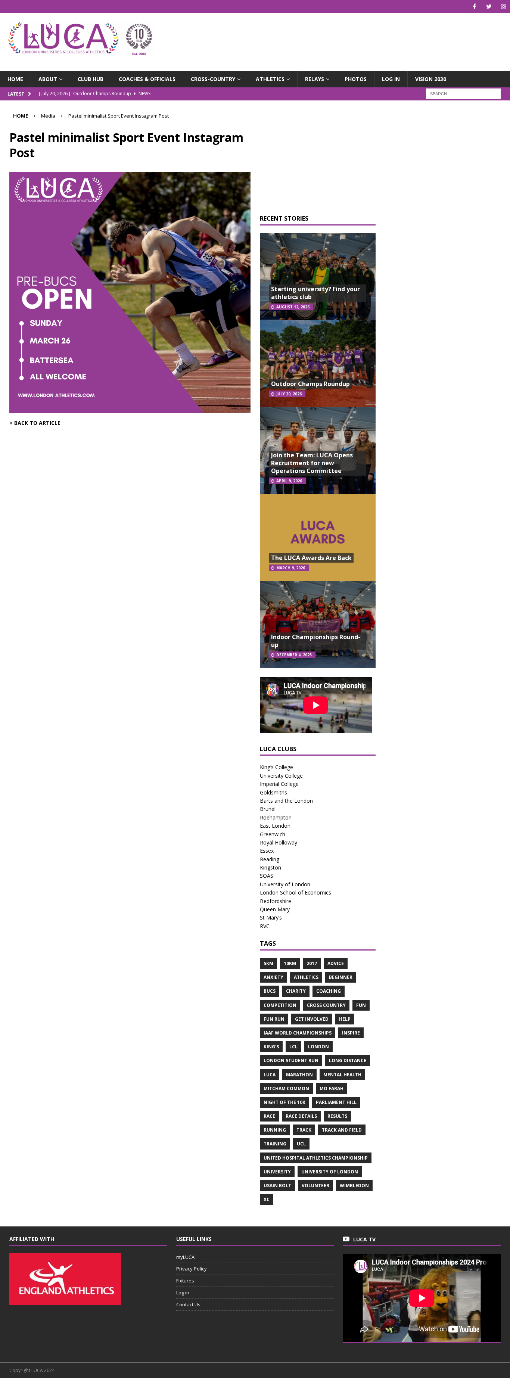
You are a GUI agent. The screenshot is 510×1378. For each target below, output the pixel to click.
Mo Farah (331, 1088)
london (318, 1046)
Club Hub (90, 79)
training (275, 1144)
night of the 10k (284, 1102)
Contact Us (188, 1304)
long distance (347, 1060)
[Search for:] (463, 93)
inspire (351, 1033)
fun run (274, 1019)
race (269, 1116)
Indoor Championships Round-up (315, 641)
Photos (356, 79)
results (337, 1116)
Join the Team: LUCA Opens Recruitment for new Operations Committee (312, 463)
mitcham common (286, 1088)
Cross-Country (213, 79)
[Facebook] (474, 6)
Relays (314, 79)
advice (335, 963)
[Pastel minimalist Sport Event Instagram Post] (130, 408)
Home (15, 79)
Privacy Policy (191, 1268)
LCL (293, 1046)
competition (280, 1005)
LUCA (270, 1074)
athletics (306, 977)
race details (301, 1116)
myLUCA (185, 1257)
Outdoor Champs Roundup (310, 384)
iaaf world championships (298, 1033)
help (345, 1019)
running (275, 1130)
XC (267, 1199)
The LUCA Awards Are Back (311, 558)
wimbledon (354, 1185)
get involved (312, 1019)
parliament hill (336, 1102)
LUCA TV (364, 1239)
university (277, 1172)
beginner (340, 977)
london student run (291, 1060)
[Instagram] (503, 6)
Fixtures (185, 1280)
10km (290, 963)
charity (296, 991)
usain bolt (277, 1185)
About (47, 79)
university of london (329, 1172)
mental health (342, 1074)
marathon (299, 1074)
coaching (328, 991)
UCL (301, 1144)
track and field (342, 1130)
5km (268, 963)
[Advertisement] (338, 37)
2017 (312, 963)
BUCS (270, 991)
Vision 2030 (430, 79)
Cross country (326, 1005)
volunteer (315, 1185)
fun (361, 1005)
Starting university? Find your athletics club (315, 293)
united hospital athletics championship (316, 1158)
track (303, 1130)
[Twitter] (488, 6)
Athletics (270, 79)
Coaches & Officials (147, 79)
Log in (391, 79)
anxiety (273, 977)
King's (271, 1046)
